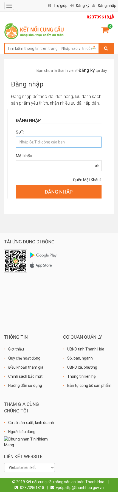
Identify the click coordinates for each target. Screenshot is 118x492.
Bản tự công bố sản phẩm (89, 385)
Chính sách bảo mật (25, 376)
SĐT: (20, 132)
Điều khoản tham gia (25, 367)
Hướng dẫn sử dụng (25, 385)
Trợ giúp (61, 5)
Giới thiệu (16, 349)
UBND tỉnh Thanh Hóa (85, 349)
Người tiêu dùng (21, 432)
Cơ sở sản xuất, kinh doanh (31, 422)
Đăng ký (82, 5)
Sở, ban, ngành (80, 358)
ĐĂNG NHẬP (59, 192)
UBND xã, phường (82, 367)
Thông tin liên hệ (81, 376)
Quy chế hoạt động (24, 358)
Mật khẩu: (24, 156)
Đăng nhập (107, 5)
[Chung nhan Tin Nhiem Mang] (29, 442)
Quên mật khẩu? (87, 180)
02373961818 (100, 17)
